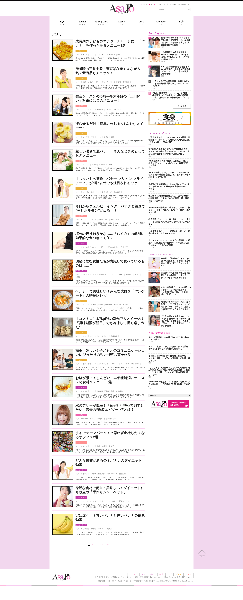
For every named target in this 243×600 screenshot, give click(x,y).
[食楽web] (169, 125)
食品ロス (117, 192)
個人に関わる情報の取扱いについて (148, 577)
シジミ (83, 110)
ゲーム (92, 419)
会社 (98, 446)
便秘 (78, 277)
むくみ (119, 247)
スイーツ (84, 137)
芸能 (81, 415)
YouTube (84, 419)
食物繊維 (119, 391)
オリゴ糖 (84, 529)
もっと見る (182, 106)
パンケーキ (101, 55)
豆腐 (107, 391)
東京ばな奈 (127, 82)
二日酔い (108, 110)
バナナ (92, 55)
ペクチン (129, 275)
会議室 (104, 446)
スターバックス (87, 192)
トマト (92, 137)
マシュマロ (135, 364)
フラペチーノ (107, 192)
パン (107, 336)
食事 (117, 220)
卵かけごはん (119, 110)
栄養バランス (112, 474)
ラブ (169, 574)
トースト (84, 55)
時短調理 (117, 305)
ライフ (81, 106)
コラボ (90, 82)
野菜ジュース (124, 501)
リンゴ (136, 275)
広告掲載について (185, 577)
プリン (106, 137)
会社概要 (100, 577)
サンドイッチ (117, 364)
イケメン (134, 574)
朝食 (119, 55)
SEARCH (161, 9)
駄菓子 (111, 446)
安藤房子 (108, 305)
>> (101, 544)
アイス (83, 364)
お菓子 (90, 364)
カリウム (84, 247)
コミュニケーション (102, 364)
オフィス (84, 446)
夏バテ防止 (103, 165)
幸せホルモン (103, 220)
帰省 (119, 82)
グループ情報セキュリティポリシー (119, 577)
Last (107, 544)
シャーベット (86, 501)
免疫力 (109, 529)
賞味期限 (114, 336)
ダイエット (85, 474)
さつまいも (94, 247)
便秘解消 (100, 391)
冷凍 (112, 137)
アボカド (84, 391)
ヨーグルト (111, 55)
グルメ (81, 51)
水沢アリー (111, 419)
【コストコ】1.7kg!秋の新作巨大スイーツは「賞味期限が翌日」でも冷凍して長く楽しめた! (110, 323)
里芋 (126, 247)
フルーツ (120, 275)
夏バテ (94, 165)
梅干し (111, 165)
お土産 (83, 82)
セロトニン (85, 220)
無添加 (125, 305)
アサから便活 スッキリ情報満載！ (94, 275)
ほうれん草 (111, 247)
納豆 (112, 220)
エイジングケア (81, 243)
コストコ (84, 336)
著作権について (170, 577)
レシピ (100, 305)
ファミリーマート (108, 82)
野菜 (112, 391)
